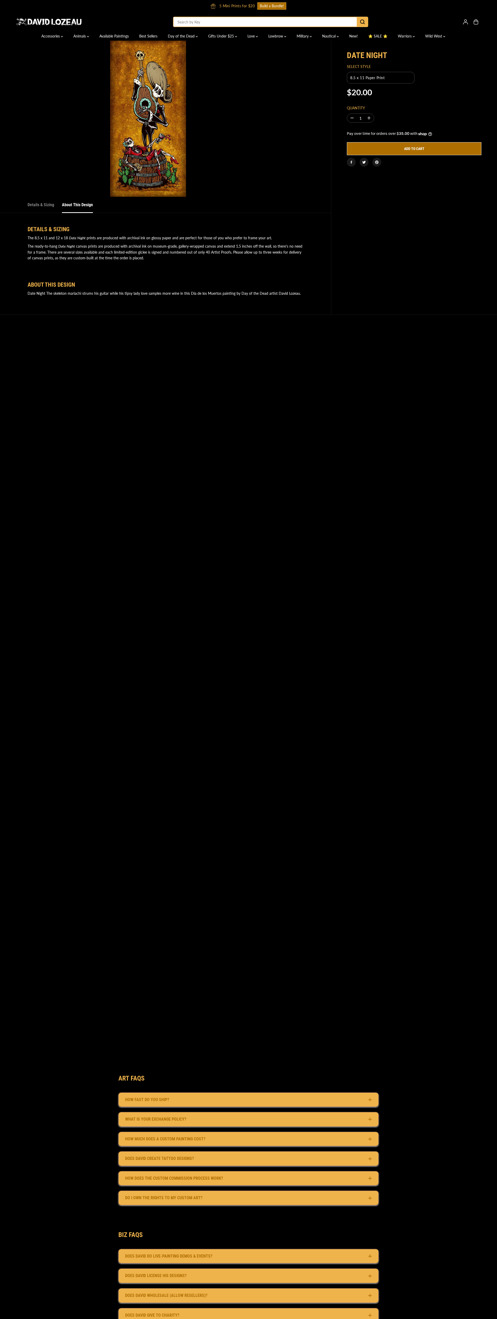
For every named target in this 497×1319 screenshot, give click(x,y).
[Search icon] (362, 22)
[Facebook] (351, 162)
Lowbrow (276, 36)
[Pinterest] (376, 162)
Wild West (434, 36)
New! (353, 36)
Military (303, 36)
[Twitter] (364, 162)
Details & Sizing (41, 204)
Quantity (356, 108)
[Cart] (476, 22)
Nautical (329, 36)
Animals (80, 36)
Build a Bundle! (347, 6)
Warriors (405, 36)
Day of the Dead (182, 36)
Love (251, 36)
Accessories (51, 36)
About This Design (77, 204)
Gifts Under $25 (221, 36)
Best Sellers (148, 36)
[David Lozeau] (48, 22)
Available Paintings (114, 36)
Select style (359, 66)
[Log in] (465, 22)
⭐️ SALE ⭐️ (377, 36)
